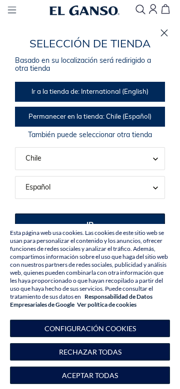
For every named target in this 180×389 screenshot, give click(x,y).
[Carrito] (165, 9)
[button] (90, 328)
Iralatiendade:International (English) (90, 92)
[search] (141, 10)
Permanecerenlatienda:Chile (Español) (90, 117)
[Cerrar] (164, 33)
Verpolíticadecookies (106, 304)
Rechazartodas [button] (90, 352)
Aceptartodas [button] (90, 375)
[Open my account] (153, 9)
